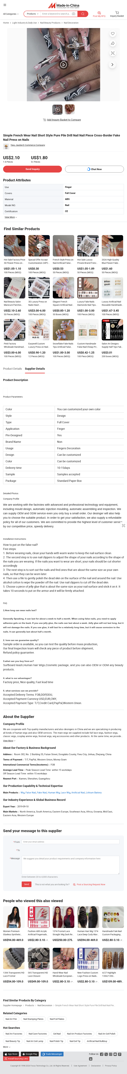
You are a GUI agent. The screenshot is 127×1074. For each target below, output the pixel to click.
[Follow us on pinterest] (119, 1053)
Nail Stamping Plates (33, 1018)
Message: (15, 858)
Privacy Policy (111, 1065)
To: (18, 850)
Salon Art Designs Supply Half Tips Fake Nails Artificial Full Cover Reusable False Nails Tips (112, 345)
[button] (5, 5)
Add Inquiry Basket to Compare (64, 119)
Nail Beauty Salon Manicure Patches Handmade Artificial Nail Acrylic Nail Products (13, 303)
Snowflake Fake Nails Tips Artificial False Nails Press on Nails (63, 345)
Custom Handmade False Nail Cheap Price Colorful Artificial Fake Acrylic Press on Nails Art (88, 345)
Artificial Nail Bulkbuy (97, 1041)
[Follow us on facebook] (101, 1053)
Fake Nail (42, 792)
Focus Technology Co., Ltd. (42, 1065)
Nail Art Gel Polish (106, 1033)
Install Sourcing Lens (18, 1058)
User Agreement (80, 1065)
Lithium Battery (94, 792)
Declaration (96, 1065)
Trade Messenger (52, 1053)
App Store (11, 1053)
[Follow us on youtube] (115, 1053)
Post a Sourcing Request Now (89, 884)
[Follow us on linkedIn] (90, 1058)
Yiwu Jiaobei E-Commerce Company (28, 145)
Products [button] (31, 13)
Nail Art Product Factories (79, 1033)
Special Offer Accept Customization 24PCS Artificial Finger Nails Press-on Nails (38, 261)
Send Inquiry (33, 169)
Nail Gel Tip (75, 1041)
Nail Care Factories (38, 1033)
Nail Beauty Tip (13, 1041)
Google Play (29, 1053)
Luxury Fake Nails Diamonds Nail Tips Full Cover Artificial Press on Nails (86, 303)
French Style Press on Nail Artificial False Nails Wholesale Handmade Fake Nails (63, 261)
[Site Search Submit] (82, 14)
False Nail (31, 792)
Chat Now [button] (96, 169)
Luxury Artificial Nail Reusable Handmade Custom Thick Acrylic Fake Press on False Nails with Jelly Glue (112, 303)
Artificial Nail (78, 792)
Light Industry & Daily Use (24, 22)
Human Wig (54, 792)
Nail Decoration (71, 22)
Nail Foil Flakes (57, 1018)
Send (26, 884)
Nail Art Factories (14, 1033)
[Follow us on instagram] (110, 1053)
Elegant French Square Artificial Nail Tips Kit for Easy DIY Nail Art (62, 303)
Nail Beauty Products (50, 22)
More (6, 1046)
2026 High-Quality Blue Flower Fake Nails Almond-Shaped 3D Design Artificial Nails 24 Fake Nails (112, 261)
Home (6, 22)
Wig (22, 792)
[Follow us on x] (106, 1053)
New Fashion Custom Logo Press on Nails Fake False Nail (87, 976)
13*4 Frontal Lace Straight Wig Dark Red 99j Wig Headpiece (63, 934)
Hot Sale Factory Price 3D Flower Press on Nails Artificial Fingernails (14, 261)
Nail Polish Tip (56, 1041)
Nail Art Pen (11, 1018)
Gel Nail (57, 1033)
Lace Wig (65, 792)
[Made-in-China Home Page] (63, 5)
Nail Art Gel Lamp (34, 1041)
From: (17, 841)
